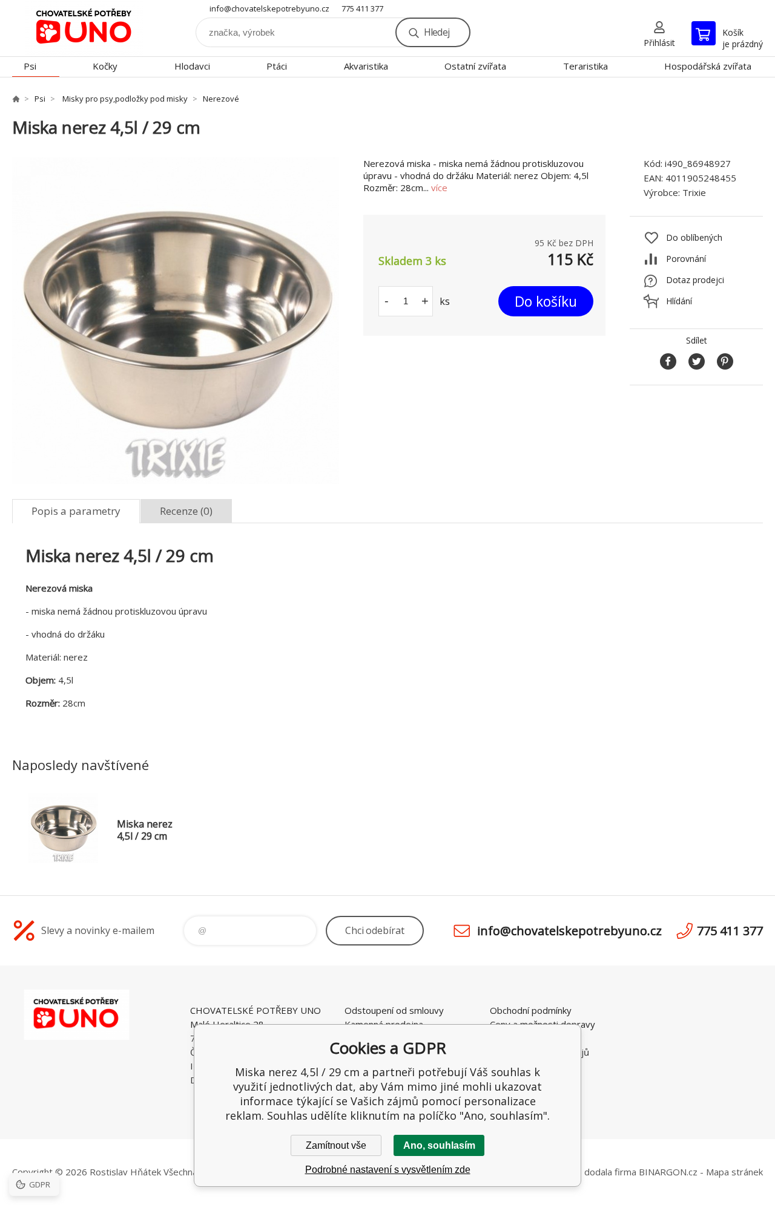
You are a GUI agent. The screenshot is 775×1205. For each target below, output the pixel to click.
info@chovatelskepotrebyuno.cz (269, 8)
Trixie (694, 192)
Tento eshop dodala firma (582, 1172)
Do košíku (546, 301)
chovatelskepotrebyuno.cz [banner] (84, 28)
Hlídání (679, 301)
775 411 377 (362, 8)
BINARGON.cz (668, 1172)
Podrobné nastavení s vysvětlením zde (387, 1169)
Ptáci (276, 66)
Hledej (436, 32)
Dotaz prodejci (695, 280)
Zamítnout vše (336, 1145)
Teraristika (585, 66)
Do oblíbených (694, 237)
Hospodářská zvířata (707, 66)
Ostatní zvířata (475, 66)
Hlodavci (192, 66)
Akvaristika (366, 66)
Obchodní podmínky (531, 1010)
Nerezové (221, 98)
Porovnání (686, 258)
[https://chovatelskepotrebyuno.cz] (15, 98)
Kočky (105, 66)
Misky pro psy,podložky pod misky (124, 98)
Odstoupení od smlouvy (394, 1010)
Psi (30, 66)
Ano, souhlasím (439, 1145)
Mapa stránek (734, 1172)
